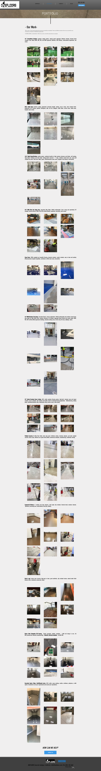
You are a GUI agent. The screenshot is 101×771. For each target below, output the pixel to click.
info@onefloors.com (56, 765)
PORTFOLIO (50, 14)
